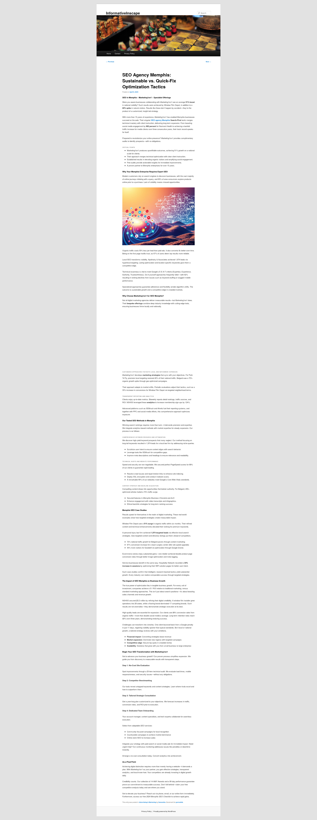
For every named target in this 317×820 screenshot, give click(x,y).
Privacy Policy (129, 53)
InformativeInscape (123, 13)
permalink (179, 802)
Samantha (162, 802)
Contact (117, 53)
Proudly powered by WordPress (164, 811)
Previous (110, 61)
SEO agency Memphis (160, 120)
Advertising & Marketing (147, 802)
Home (109, 53)
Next (208, 61)
